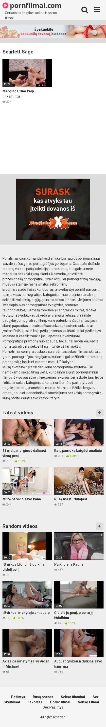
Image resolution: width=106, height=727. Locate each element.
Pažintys (18, 697)
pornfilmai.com (35, 5)
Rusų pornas (43, 697)
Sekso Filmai (88, 702)
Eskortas (35, 702)
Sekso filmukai (73, 697)
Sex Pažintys (53, 707)
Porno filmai (60, 702)
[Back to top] (97, 717)
